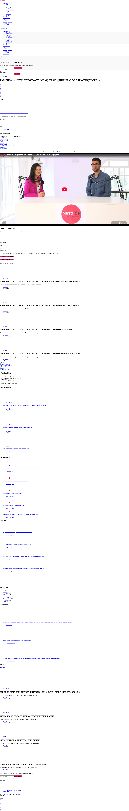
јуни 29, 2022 (9, 625)
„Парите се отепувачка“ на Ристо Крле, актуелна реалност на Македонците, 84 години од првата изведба (31, 658)
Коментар (3, 242)
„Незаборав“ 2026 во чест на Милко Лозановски (16, 448)
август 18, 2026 (10, 535)
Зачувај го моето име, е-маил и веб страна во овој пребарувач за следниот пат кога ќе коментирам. (30, 253)
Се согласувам (5, 69)
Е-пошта (3, 248)
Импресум (6, 789)
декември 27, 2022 (10, 661)
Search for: (3, 72)
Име (1, 245)
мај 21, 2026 (9, 571)
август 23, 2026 (10, 471)
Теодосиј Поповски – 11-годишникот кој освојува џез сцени (17, 532)
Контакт (6, 26)
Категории (6, 3)
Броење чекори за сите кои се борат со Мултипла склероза (14, 113)
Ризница (8, 11)
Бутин (8, 8)
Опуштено (9, 6)
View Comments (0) (7, 259)
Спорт (8, 12)
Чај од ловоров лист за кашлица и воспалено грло (17, 640)
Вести (8, 4)
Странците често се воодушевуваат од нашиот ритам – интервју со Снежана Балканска (24, 568)
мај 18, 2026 (9, 584)
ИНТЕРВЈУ (8, 7)
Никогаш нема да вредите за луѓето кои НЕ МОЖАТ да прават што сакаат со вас (24, 405)
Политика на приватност (12, 790)
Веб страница (4, 250)
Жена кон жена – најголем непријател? (12, 493)
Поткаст (8, 14)
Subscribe (17, 68)
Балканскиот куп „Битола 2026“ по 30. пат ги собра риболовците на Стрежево (21, 514)
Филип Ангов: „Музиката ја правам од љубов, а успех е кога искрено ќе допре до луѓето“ (24, 556)
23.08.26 (8, 408)
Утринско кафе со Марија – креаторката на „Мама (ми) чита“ (17, 544)
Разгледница (10, 10)
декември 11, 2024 (10, 643)
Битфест (8, 15)
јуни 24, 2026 (9, 559)
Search (17, 74)
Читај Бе (6, 794)
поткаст (6, 129)
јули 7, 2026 (9, 547)
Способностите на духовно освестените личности (17, 427)
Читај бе (2, 122)
